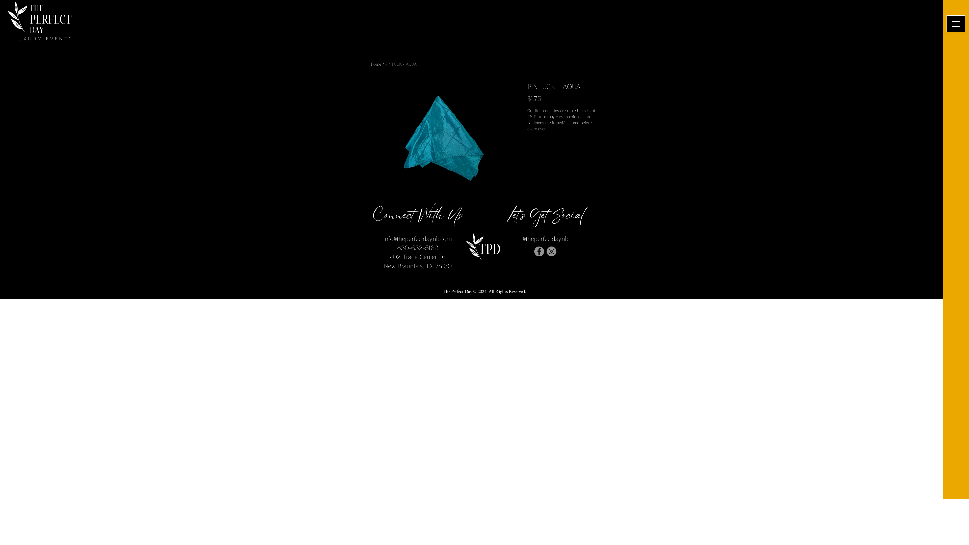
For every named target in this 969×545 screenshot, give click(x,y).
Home (376, 64)
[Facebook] (539, 251)
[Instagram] (551, 251)
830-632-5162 (417, 248)
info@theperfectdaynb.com (417, 239)
